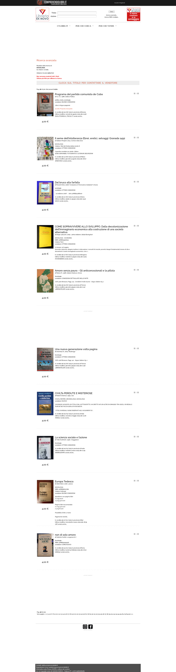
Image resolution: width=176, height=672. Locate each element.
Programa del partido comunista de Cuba (79, 94)
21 (75, 614)
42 (114, 614)
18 (70, 614)
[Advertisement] (61, 44)
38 (107, 614)
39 (109, 614)
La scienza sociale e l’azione (71, 437)
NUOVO (64, 401)
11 (58, 614)
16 (66, 614)
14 (63, 614)
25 (83, 614)
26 (85, 614)
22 (77, 614)
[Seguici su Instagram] (85, 628)
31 (94, 614)
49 (128, 614)
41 (113, 614)
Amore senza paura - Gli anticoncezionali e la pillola (85, 270)
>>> (132, 614)
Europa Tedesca (64, 481)
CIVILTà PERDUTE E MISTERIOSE (73, 393)
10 (56, 614)
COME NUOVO (66, 544)
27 (87, 614)
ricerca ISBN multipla (111, 17)
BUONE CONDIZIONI (68, 102)
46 (122, 614)
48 (126, 614)
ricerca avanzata (111, 15)
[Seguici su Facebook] (90, 628)
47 (124, 614)
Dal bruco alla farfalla (67, 182)
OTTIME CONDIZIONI (68, 148)
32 (96, 614)
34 (100, 614)
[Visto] (134, 93)
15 (65, 614)
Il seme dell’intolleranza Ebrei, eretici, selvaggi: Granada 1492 (90, 138)
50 (130, 614)
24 (81, 614)
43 (116, 614)
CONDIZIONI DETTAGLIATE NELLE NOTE (75, 278)
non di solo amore (65, 534)
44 (118, 614)
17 (68, 614)
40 (111, 614)
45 (120, 614)
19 (72, 614)
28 (88, 614)
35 (101, 614)
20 (74, 614)
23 (79, 614)
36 (103, 614)
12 (59, 614)
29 (90, 614)
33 (98, 614)
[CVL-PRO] (136, 93)
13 (61, 614)
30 (92, 614)
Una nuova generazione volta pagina (76, 349)
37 (105, 614)
